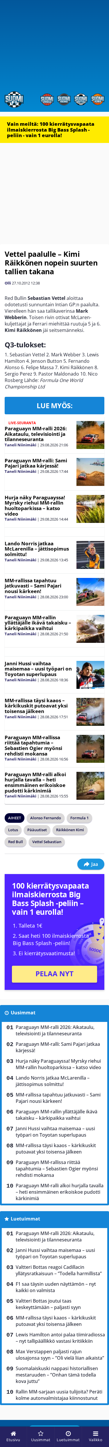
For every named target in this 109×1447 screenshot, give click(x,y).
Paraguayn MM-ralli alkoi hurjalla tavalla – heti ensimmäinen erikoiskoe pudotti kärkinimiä (35, 782)
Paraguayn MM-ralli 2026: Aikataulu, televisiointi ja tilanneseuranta (36, 434)
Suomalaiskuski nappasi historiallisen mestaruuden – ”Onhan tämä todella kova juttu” (57, 1374)
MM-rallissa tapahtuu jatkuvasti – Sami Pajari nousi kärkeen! (33, 586)
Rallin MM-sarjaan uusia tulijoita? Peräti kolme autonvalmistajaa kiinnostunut (59, 1394)
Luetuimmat (25, 1219)
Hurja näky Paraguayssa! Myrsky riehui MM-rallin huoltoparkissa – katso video (35, 505)
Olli (8, 283)
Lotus (13, 829)
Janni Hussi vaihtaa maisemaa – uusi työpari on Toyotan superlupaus (38, 668)
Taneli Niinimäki (20, 444)
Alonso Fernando (45, 817)
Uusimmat (23, 1012)
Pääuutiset (37, 829)
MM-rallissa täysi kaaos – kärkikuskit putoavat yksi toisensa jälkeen (36, 705)
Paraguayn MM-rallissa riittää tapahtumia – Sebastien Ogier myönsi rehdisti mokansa (33, 745)
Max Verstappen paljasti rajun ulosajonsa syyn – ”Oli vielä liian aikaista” (60, 1354)
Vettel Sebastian (46, 841)
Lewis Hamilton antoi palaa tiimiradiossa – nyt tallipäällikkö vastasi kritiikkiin (60, 1337)
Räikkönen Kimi (70, 829)
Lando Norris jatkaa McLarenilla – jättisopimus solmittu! (37, 549)
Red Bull (15, 841)
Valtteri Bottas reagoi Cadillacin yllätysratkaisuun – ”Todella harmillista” (59, 1270)
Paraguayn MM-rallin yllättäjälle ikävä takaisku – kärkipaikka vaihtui (38, 622)
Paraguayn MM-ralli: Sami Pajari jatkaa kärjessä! (36, 463)
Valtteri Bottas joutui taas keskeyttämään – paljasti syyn (48, 1304)
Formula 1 (79, 817)
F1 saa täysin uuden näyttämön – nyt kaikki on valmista (56, 1287)
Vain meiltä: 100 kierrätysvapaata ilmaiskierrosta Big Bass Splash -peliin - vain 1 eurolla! (50, 130)
